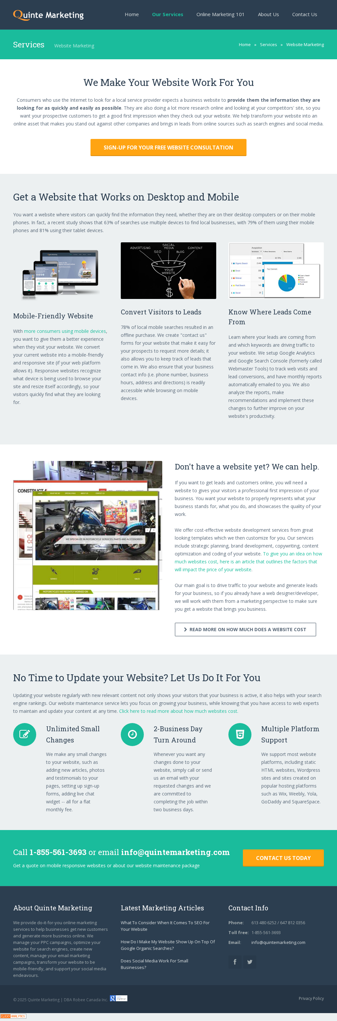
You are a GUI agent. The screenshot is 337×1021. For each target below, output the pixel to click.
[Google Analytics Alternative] (13, 1017)
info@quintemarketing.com (175, 852)
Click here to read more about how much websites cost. (178, 711)
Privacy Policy (311, 998)
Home (245, 44)
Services (268, 44)
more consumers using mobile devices (65, 331)
